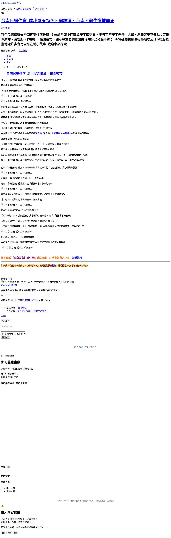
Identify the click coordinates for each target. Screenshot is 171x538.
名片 (8, 62)
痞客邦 (28, 300)
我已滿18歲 (6, 533)
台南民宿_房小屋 (9, 285)
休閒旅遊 (23, 50)
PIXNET (66, 501)
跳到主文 (5, 28)
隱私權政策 (100, 501)
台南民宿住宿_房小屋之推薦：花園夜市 (34, 73)
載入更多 (5, 321)
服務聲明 (110, 501)
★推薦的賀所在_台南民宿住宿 (32, 311)
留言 (34, 300)
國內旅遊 (22, 308)
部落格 (9, 59)
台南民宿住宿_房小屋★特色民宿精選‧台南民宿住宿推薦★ (57, 20)
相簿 (8, 56)
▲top (3, 315)
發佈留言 (5, 337)
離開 (15, 533)
